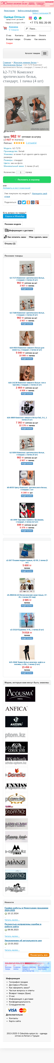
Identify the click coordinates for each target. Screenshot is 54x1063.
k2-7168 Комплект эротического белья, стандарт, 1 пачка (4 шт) (27, 314)
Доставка (31, 35)
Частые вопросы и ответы (21, 990)
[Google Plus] (37, 202)
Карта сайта (15, 1021)
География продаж (18, 982)
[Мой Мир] (32, 202)
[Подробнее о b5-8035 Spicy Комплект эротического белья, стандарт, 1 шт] (27, 496)
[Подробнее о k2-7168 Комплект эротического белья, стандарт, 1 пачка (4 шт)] (27, 324)
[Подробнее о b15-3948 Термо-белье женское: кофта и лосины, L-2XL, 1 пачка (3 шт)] (27, 674)
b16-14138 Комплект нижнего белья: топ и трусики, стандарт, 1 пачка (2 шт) (27, 384)
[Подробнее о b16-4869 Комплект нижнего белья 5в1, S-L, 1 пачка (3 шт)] (27, 429)
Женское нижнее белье (25, 62)
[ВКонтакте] (19, 202)
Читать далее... (12, 920)
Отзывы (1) (10, 244)
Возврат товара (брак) (20, 993)
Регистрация (9, 11)
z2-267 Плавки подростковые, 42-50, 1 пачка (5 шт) (27, 561)
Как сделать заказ (38, 237)
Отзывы (27, 39)
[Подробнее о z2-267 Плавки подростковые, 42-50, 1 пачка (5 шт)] (27, 572)
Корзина (13, 27)
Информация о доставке (21, 230)
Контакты (19, 35)
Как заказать (40, 39)
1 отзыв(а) (31, 143)
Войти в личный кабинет (28, 11)
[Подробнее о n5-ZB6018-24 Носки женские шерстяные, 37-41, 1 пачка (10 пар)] (27, 606)
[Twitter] (24, 202)
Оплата (42, 35)
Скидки (9, 43)
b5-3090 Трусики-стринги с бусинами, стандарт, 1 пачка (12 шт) (27, 521)
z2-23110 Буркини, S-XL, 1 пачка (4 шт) (27, 630)
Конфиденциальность (19, 1002)
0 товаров (14, 30)
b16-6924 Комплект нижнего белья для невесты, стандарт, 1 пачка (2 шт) (27, 349)
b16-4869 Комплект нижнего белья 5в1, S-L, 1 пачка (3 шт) (27, 419)
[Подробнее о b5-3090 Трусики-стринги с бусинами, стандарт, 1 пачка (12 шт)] (27, 531)
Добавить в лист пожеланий (16, 188)
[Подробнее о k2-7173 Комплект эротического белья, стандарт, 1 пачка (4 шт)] (27, 289)
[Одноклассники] (28, 202)
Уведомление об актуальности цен (23, 940)
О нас (8, 35)
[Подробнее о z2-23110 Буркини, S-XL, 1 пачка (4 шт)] (27, 639)
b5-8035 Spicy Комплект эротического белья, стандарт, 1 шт (27, 489)
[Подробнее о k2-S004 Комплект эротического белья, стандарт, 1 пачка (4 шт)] (27, 464)
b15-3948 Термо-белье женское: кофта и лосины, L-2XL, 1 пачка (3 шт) (27, 663)
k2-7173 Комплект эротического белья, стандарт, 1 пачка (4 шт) (27, 279)
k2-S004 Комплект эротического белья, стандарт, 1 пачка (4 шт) (27, 454)
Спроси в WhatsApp (14, 216)
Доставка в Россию (18, 985)
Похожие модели (13, 224)
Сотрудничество (17, 1004)
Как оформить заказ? (19, 987)
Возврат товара (13, 39)
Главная (7, 62)
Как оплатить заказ (17, 237)
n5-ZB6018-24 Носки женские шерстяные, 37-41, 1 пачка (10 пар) (27, 596)
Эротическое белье (12, 65)
